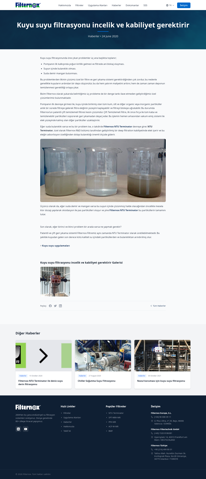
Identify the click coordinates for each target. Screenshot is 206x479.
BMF (111, 431)
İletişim (184, 5)
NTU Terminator (116, 413)
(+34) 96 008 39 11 (162, 417)
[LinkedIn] (18, 429)
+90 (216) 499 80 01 (163, 449)
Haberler (116, 5)
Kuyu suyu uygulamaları (56, 245)
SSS (145, 5)
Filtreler (79, 5)
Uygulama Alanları (97, 5)
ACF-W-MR (113, 426)
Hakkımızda (64, 5)
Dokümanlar (132, 5)
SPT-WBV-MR (115, 417)
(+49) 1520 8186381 (163, 433)
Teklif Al (67, 431)
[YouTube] (25, 429)
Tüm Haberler (159, 305)
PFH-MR (112, 422)
